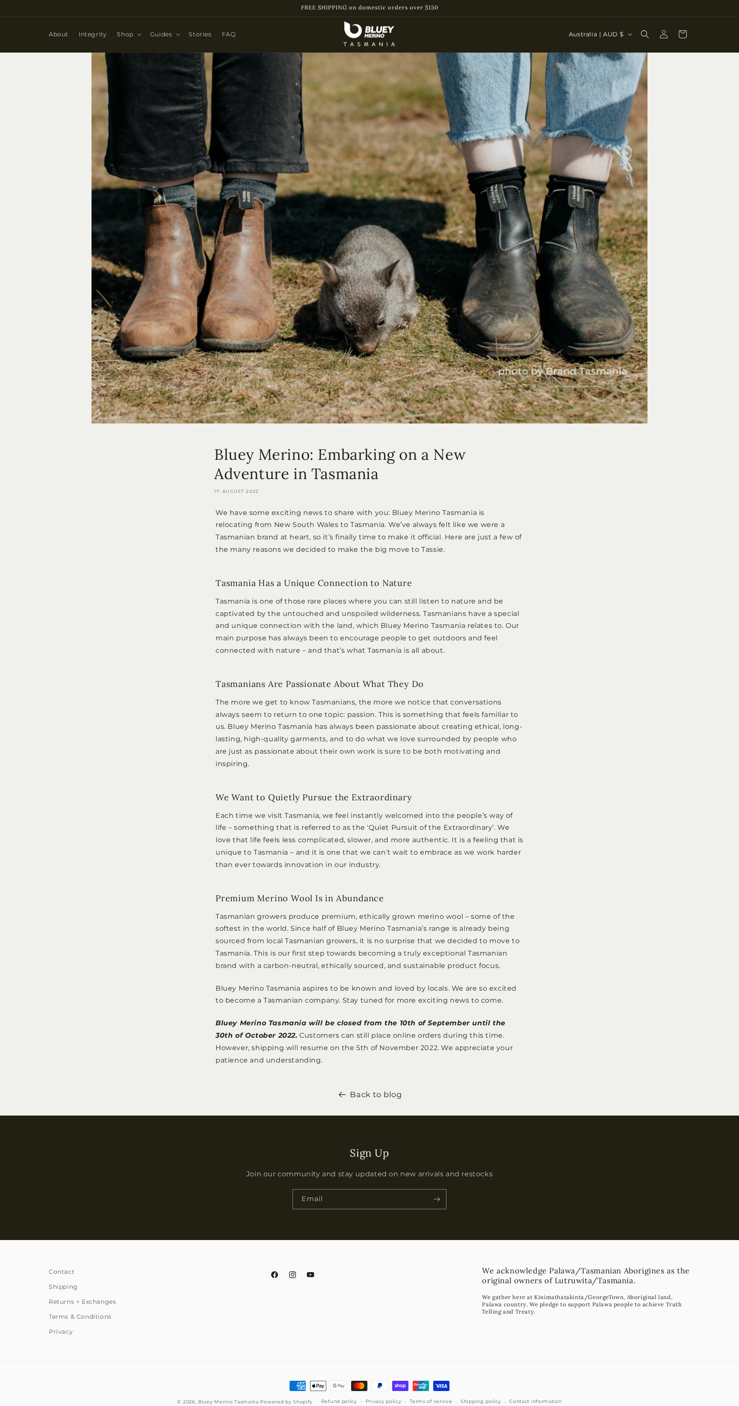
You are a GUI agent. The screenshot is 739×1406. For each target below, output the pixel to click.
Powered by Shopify (286, 1402)
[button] (128, 34)
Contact (61, 1272)
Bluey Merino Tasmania (228, 1402)
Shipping (63, 1287)
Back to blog (376, 1094)
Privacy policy (384, 1401)
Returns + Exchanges (82, 1301)
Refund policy (339, 1401)
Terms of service (431, 1401)
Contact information (535, 1401)
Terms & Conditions (80, 1316)
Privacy (61, 1331)
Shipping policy (481, 1401)
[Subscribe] (436, 1199)
